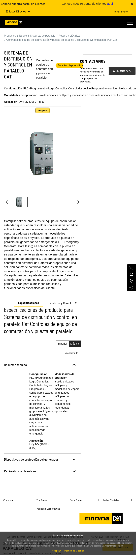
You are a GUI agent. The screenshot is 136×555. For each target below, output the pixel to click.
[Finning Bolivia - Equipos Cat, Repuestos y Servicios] (14, 23)
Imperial (62, 343)
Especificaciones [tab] (28, 303)
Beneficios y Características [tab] (64, 303)
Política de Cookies (74, 550)
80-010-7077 (124, 70)
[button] (130, 22)
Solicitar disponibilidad (71, 65)
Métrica (74, 343)
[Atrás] (6, 201)
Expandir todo (71, 353)
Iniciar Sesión (121, 11)
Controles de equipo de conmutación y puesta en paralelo (44, 69)
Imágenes (42, 110)
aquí (110, 3)
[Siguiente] (78, 201)
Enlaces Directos (16, 11)
